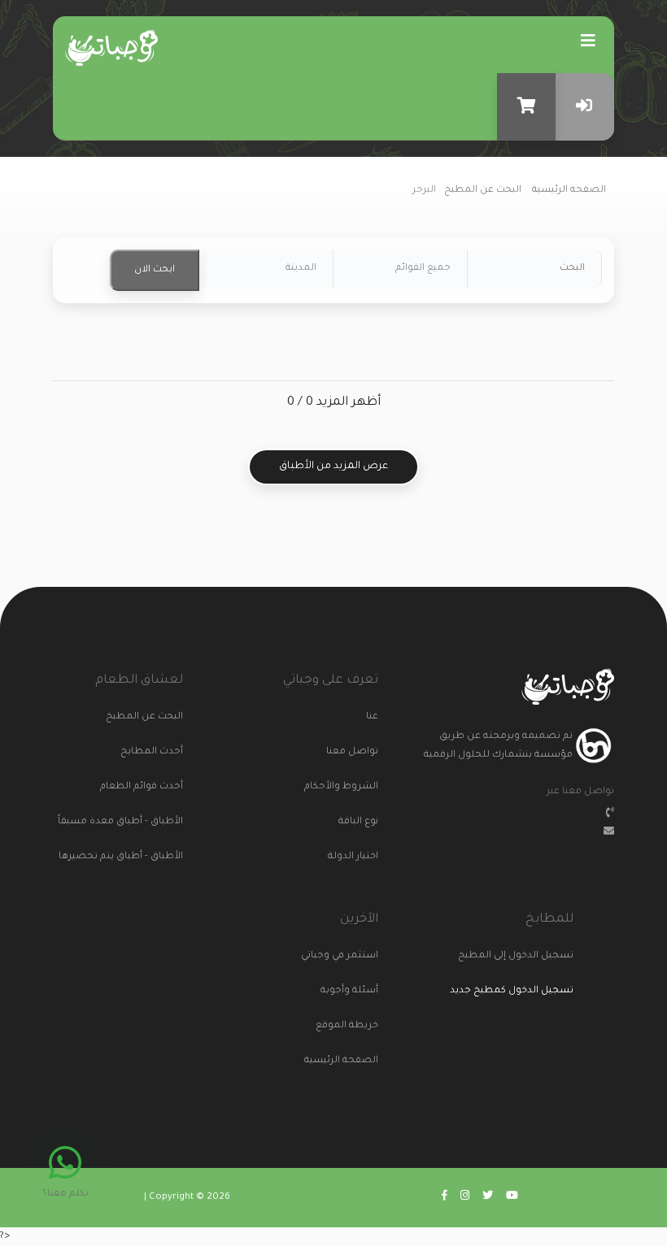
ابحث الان (154, 270)
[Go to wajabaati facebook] (444, 1197)
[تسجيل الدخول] (585, 107)
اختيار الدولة (353, 857)
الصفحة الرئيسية (347, 1061)
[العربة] (526, 107)
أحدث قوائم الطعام (152, 787)
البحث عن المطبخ (482, 190)
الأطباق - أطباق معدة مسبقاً (152, 822)
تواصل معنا (352, 752)
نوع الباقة (358, 822)
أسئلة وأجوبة (349, 991)
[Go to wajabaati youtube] (512, 1197)
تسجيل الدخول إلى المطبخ (542, 956)
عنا (372, 717)
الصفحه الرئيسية (569, 190)
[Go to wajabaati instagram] (464, 1197)
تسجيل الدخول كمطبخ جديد (511, 991)
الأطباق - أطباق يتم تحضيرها (152, 857)
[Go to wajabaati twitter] (487, 1197)
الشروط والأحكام (347, 787)
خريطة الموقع (347, 1026)
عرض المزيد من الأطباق (333, 466)
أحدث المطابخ (152, 752)
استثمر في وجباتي (347, 956)
